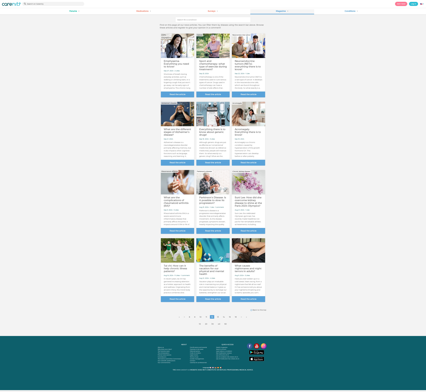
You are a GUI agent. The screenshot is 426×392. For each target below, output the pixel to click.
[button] (74, 11)
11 (206, 317)
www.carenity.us (183, 370)
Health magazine (221, 347)
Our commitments (164, 362)
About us (161, 347)
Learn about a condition (224, 351)
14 (224, 317)
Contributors (162, 357)
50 (225, 324)
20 (206, 324)
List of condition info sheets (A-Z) (227, 357)
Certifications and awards (198, 347)
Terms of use (194, 357)
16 (236, 317)
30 (212, 324)
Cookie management (197, 359)
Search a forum (221, 349)
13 (218, 317)
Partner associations (164, 355)
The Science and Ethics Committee (169, 359)
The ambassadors (163, 353)
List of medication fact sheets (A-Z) (227, 359)
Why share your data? (165, 349)
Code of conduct (195, 353)
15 (230, 317)
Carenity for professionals (198, 362)
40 (219, 324)
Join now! (401, 4)
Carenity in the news (196, 349)
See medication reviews (224, 353)
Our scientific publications (166, 360)
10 (200, 317)
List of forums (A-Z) (222, 355)
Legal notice (194, 355)
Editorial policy (195, 351)
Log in (413, 4)
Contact (192, 360)
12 (212, 317)
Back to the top (259, 310)
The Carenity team (164, 351)
